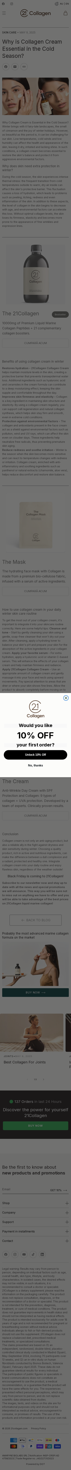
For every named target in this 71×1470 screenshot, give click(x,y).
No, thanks (35, 765)
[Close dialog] (65, 697)
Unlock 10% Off (35, 754)
